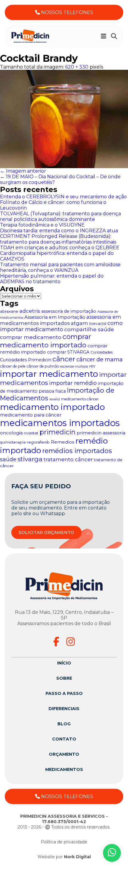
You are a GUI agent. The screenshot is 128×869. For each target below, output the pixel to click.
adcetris (29, 311)
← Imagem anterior (23, 171)
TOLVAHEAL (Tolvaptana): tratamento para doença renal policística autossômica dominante (60, 216)
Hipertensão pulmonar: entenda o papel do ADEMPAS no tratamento (52, 278)
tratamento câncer (68, 459)
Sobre (64, 678)
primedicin (58, 432)
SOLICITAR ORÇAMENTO (46, 532)
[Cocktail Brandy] (64, 119)
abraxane (9, 311)
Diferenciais (64, 708)
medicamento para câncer (31, 415)
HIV (92, 366)
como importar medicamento (61, 326)
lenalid (54, 399)
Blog (64, 724)
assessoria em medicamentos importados (60, 320)
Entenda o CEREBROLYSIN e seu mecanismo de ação (63, 196)
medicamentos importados (60, 423)
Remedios (62, 442)
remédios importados (77, 451)
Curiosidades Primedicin (25, 360)
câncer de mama (100, 359)
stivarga (30, 459)
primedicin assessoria (101, 433)
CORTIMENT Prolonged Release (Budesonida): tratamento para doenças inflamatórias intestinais (58, 239)
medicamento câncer (80, 399)
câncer (63, 359)
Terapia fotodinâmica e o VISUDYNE (42, 225)
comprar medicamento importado (45, 340)
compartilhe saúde (89, 329)
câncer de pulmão (43, 366)
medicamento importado (52, 407)
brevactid (97, 323)
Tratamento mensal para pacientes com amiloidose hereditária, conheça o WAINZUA (60, 267)
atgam (79, 323)
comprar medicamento (30, 337)
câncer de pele (13, 366)
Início (64, 663)
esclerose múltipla (74, 366)
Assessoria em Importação (54, 317)
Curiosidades (101, 352)
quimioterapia (13, 442)
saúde (8, 459)
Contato (64, 739)
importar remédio (73, 383)
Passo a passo (64, 693)
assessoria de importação (68, 311)
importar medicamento (49, 374)
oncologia (11, 433)
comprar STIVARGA (68, 352)
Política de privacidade (64, 842)
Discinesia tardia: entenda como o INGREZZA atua (59, 230)
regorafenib (38, 442)
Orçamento (64, 754)
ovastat (31, 432)
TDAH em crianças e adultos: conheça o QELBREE (59, 247)
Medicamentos (64, 769)
